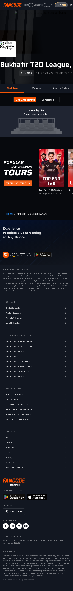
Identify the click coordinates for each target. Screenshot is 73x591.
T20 (40, 73)
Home (9, 213)
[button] (12, 88)
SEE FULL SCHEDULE (16, 183)
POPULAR (14, 162)
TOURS (18, 172)
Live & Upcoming (25, 100)
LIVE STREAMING (21, 167)
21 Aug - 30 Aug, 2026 (50, 193)
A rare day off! (36, 110)
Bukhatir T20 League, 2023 (31, 213)
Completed (48, 100)
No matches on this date (36, 114)
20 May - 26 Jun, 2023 (57, 73)
